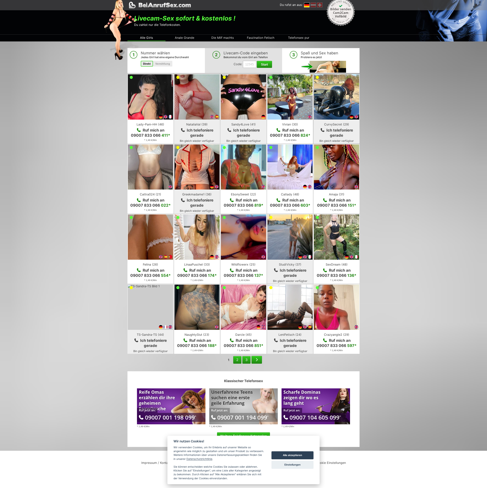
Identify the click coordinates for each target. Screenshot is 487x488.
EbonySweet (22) (243, 194)
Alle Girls (146, 38)
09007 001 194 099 (242, 417)
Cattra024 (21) (150, 194)
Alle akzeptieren (292, 455)
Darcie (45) (243, 334)
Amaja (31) (336, 194)
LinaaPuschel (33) (197, 264)
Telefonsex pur (298, 38)
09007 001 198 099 (170, 417)
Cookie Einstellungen (331, 462)
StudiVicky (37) (290, 264)
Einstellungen (292, 464)
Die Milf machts (222, 38)
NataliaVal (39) (197, 124)
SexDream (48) (337, 264)
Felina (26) (150, 264)
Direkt (147, 63)
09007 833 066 (150, 135)
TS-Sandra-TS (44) (150, 334)
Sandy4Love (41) (243, 124)
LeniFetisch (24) (290, 334)
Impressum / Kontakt (156, 462)
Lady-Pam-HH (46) (150, 124)
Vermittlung (162, 63)
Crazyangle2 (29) (336, 334)
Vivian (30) (290, 124)
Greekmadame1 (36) (197, 194)
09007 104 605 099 (315, 417)
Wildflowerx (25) (243, 264)
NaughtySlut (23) (197, 334)
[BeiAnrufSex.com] (243, 5)
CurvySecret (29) (336, 124)
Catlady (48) (290, 194)
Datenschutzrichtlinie (199, 458)
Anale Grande (184, 38)
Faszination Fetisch (260, 38)
